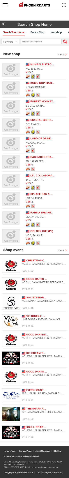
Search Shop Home (13, 32)
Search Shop (37, 32)
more (61, 55)
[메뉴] (5, 5)
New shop (56, 32)
